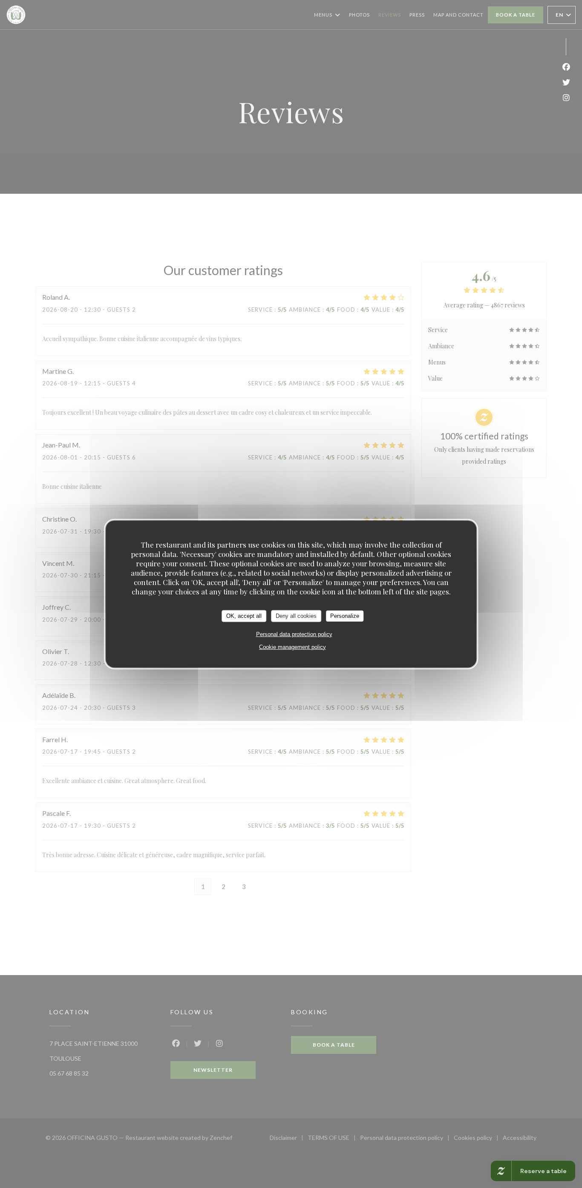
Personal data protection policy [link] (294, 634)
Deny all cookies (296, 616)
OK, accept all (244, 616)
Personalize (344, 616)
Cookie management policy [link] (292, 646)
